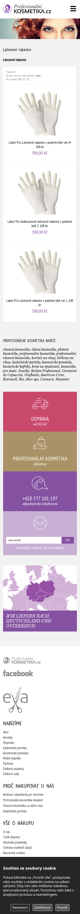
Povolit (62, 907)
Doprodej (8, 742)
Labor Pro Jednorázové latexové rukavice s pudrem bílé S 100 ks (39, 203)
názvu (17, 75)
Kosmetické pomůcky (15, 753)
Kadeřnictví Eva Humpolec (15, 700)
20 (19, 79)
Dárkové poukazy (13, 768)
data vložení (28, 75)
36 (28, 79)
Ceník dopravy (11, 837)
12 (23, 79)
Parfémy (8, 763)
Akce (6, 732)
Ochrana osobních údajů (17, 847)
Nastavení (20, 907)
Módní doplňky (12, 758)
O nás (6, 832)
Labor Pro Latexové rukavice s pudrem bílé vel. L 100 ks (39, 282)
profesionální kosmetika (28, 661)
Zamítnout (42, 907)
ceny (38, 75)
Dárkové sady (11, 774)
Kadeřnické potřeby (14, 748)
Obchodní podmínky (15, 842)
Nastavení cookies (14, 853)
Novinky (8, 737)
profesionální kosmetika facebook (18, 673)
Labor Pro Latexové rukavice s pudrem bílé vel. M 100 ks (39, 124)
